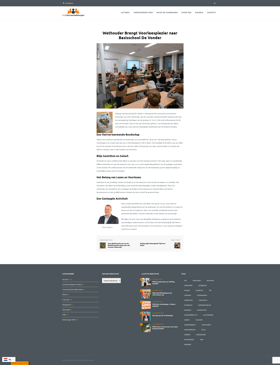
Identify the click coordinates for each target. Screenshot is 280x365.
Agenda (199, 12)
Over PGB (186, 12)
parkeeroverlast (204, 305)
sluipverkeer (208, 315)
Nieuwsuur (203, 300)
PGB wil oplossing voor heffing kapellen (163, 282)
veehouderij (206, 325)
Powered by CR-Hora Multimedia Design (78, 360)
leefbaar (187, 295)
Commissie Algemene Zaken (72, 284)
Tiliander (198, 320)
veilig (203, 330)
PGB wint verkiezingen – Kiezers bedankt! (163, 305)
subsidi (186, 320)
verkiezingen (201, 334)
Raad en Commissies (167, 12)
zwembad (187, 344)
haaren (187, 290)
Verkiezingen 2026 (143, 12)
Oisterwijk (66, 310)
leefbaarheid (202, 295)
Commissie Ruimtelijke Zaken (72, 289)
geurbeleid (202, 285)
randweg (187, 310)
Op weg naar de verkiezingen (162, 315)
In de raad (65, 300)
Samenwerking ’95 (190, 315)
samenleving (202, 310)
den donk (210, 280)
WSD (201, 339)
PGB (63, 315)
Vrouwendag (189, 339)
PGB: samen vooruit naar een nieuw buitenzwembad (165, 327)
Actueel (125, 12)
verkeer (187, 334)
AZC (185, 280)
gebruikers (188, 285)
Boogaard (197, 280)
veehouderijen (189, 330)
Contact (211, 12)
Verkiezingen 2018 (68, 320)
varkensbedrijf (190, 325)
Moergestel (66, 305)
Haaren (64, 294)
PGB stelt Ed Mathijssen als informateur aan (162, 294)
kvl (210, 290)
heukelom (199, 290)
